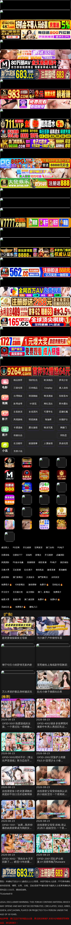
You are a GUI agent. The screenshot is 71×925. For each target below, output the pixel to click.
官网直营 (39, 547)
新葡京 (38, 554)
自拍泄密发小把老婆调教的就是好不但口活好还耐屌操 (17, 792)
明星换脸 (33, 419)
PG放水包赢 (18, 562)
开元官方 (5, 592)
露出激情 (33, 427)
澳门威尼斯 (29, 599)
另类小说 (18, 451)
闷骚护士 (63, 419)
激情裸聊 (32, 584)
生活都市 (18, 443)
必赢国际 (60, 554)
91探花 (33, 403)
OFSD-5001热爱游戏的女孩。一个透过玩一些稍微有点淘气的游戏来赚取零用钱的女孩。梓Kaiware (17, 728)
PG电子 (60, 547)
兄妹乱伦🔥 (6, 606)
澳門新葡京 (43, 577)
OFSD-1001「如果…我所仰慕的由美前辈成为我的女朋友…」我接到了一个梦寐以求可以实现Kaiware (17, 829)
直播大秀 (17, 599)
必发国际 (5, 577)
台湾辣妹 (18, 395)
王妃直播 (17, 569)
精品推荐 (18, 379)
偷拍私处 (40, 569)
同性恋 (63, 435)
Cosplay (48, 387)
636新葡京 (20, 584)
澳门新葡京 (18, 577)
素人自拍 (63, 387)
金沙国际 (30, 592)
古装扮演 (18, 411)
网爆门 (63, 427)
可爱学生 (48, 411)
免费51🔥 (44, 584)
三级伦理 (18, 387)
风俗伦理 (63, 443)
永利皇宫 (55, 577)
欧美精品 (48, 379)
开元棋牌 (27, 547)
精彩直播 (42, 562)
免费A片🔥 (55, 599)
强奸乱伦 (33, 379)
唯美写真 (48, 427)
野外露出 (63, 403)
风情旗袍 (18, 419)
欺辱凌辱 (18, 403)
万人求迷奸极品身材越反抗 (17, 691)
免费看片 (57, 592)
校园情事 (33, 443)
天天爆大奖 (18, 592)
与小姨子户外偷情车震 (49, 637)
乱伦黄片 (28, 569)
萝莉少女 (63, 379)
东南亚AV (63, 395)
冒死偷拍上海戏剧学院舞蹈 (52, 664)
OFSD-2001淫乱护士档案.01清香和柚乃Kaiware (51, 860)
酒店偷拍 (64, 562)
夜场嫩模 (63, 569)
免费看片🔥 (6, 584)
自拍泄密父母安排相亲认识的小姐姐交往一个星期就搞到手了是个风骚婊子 (52, 794)
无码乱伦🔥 (57, 584)
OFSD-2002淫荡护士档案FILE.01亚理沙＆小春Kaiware (51, 760)
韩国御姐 (33, 395)
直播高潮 (31, 562)
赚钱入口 (33, 606)
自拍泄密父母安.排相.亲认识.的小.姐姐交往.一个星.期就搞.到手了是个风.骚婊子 (52, 828)
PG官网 (16, 547)
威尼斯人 (5, 547)
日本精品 (33, 387)
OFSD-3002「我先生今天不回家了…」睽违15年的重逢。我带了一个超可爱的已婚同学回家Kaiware (17, 863)
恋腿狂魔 (63, 411)
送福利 (29, 554)
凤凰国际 (5, 562)
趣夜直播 (51, 569)
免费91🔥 (42, 599)
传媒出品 (18, 435)
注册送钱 (5, 554)
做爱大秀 (5, 599)
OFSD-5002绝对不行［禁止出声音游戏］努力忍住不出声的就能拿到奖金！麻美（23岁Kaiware (17, 761)
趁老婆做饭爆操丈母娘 (14, 637)
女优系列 (33, 411)
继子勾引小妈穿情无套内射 (17, 664)
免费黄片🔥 (20, 606)
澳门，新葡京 (44, 592)
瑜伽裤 (48, 419)
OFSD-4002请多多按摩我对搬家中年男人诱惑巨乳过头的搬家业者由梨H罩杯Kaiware (52, 728)
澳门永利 (50, 547)
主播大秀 (5, 569)
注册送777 (17, 554)
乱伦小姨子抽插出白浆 (49, 691)
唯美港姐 (48, 395)
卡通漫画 (18, 427)
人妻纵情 (48, 443)
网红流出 (48, 403)
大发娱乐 (30, 577)
